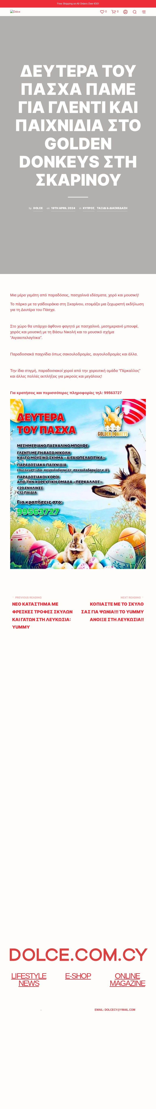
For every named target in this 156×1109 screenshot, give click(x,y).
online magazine (127, 979)
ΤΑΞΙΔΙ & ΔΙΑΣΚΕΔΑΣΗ (112, 208)
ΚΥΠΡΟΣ (88, 208)
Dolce (38, 208)
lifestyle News (28, 979)
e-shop (78, 975)
